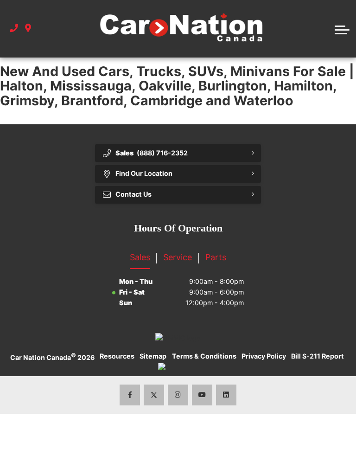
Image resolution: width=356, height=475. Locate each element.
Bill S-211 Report (317, 356)
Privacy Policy (264, 356)
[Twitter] (154, 395)
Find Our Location (143, 173)
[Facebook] (130, 395)
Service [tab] (177, 257)
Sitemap (153, 356)
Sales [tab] (140, 257)
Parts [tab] (215, 257)
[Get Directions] (28, 29)
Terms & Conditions (204, 356)
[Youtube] (202, 395)
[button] (342, 28)
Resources (117, 356)
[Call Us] (13, 29)
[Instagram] (178, 395)
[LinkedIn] (226, 395)
